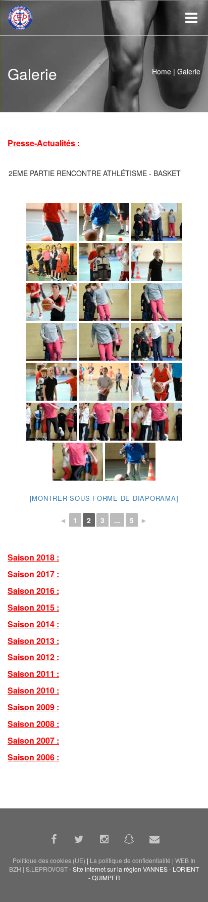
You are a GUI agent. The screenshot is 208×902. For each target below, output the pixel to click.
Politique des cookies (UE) (49, 860)
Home (161, 71)
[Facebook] (53, 839)
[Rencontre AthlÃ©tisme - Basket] (51, 222)
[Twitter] (79, 839)
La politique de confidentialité (130, 860)
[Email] (154, 839)
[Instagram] (104, 839)
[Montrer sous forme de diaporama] (104, 498)
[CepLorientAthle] (129, 839)
